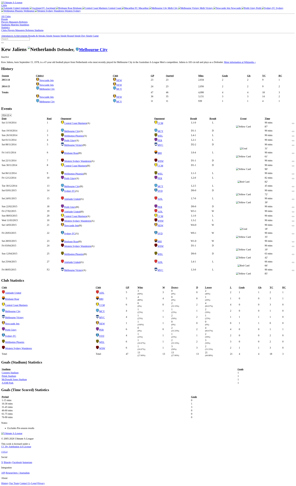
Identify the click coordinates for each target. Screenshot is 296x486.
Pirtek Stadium (9, 376)
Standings (24, 24)
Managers (14, 22)
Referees (23, 22)
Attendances (7, 36)
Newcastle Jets (46, 80)
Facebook (17, 462)
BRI (160, 153)
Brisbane (77, 8)
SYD (160, 191)
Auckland (50, 8)
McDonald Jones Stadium (14, 379)
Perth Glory (70, 140)
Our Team (14, 483)
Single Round (67, 36)
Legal (34, 483)
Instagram (27, 462)
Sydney (279, 8)
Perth (258, 8)
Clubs (4, 5)
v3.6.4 (4, 452)
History (4, 483)
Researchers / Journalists (18, 473)
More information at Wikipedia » (240, 62)
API (3, 473)
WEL (160, 136)
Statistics (5, 27)
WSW (161, 161)
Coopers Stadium (10, 372)
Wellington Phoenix (73, 136)
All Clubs (6, 16)
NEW (119, 80)
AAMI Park (7, 383)
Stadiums (6, 24)
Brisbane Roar (71, 153)
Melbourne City (93, 49)
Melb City (172, 8)
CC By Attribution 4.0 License (16, 446)
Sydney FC (69, 191)
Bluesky (8, 462)
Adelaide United (72, 199)
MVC (160, 145)
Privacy (41, 483)
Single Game (92, 36)
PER (160, 140)
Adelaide (25, 8)
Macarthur (143, 8)
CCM (160, 123)
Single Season (53, 36)
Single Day (80, 36)
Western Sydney (72, 11)
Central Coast (114, 8)
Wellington (29, 11)
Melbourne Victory (73, 145)
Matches (15, 24)
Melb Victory (206, 8)
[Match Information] (293, 122)
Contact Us (25, 483)
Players (5, 22)
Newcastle (236, 8)
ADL (160, 199)
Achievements (21, 36)
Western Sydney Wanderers (77, 161)
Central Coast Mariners (75, 123)
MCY (119, 89)
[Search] (2, 42)
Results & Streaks (37, 36)
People (4, 19)
